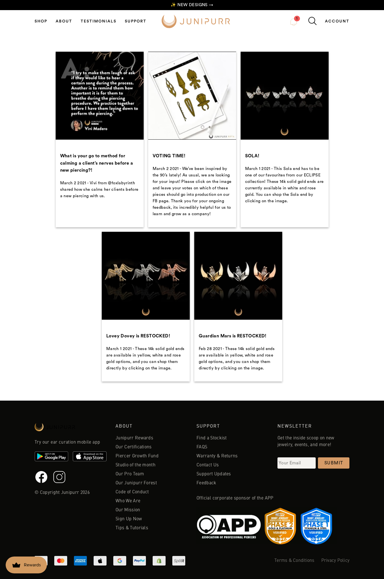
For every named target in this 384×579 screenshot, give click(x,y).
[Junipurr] (71, 428)
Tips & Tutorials (132, 528)
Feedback (206, 483)
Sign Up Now (129, 519)
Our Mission (128, 510)
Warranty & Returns (217, 456)
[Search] (312, 21)
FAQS (201, 447)
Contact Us (207, 465)
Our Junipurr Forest (136, 483)
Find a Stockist (211, 438)
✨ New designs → (192, 5)
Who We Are (128, 501)
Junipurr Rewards (134, 438)
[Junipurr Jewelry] (196, 21)
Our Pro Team (130, 474)
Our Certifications (134, 447)
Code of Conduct (132, 492)
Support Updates (213, 474)
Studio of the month (135, 465)
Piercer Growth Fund (137, 456)
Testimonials (98, 21)
